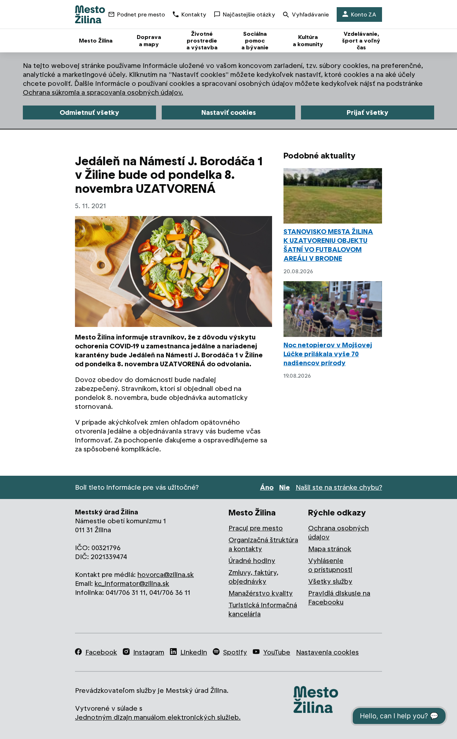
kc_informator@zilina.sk (132, 583)
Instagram (148, 652)
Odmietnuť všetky (89, 112)
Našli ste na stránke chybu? (339, 487)
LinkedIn (193, 652)
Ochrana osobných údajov (338, 532)
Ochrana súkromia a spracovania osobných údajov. (103, 92)
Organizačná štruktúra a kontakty (263, 544)
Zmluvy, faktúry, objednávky (253, 577)
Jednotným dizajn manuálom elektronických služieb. (158, 717)
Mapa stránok (329, 548)
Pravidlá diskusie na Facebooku (339, 598)
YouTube (276, 652)
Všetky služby (330, 581)
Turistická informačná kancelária (262, 609)
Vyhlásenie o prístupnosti (330, 565)
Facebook (101, 652)
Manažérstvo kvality (260, 593)
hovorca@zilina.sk (165, 574)
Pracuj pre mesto (255, 528)
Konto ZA (363, 14)
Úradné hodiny (251, 560)
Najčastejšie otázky (249, 14)
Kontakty (193, 14)
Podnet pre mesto (141, 14)
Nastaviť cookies (228, 112)
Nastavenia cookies (327, 652)
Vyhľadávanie (310, 14)
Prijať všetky (367, 112)
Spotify (235, 652)
